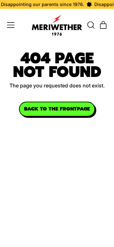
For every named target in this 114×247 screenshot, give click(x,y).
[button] (90, 25)
